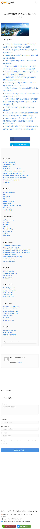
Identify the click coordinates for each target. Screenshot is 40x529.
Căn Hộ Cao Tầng (8, 229)
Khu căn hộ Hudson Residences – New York (16, 175)
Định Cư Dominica (8, 320)
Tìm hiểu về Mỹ (7, 210)
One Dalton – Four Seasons (11, 180)
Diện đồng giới (7, 203)
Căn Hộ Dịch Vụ (7, 231)
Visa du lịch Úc (7, 275)
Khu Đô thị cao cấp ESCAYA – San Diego (15, 177)
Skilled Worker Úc (8, 271)
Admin (20, 362)
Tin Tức (5, 233)
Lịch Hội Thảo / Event (9, 330)
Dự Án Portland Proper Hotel (12, 169)
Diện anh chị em (7, 199)
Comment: (4, 403)
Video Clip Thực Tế (8, 332)
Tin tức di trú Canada (9, 259)
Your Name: (4, 419)
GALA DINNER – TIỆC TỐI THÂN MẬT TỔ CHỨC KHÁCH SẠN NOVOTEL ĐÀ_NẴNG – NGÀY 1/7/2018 (19, 121)
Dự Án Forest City (8, 220)
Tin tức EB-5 (6, 182)
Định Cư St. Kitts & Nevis (10, 311)
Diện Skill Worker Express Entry (12, 257)
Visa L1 (5, 194)
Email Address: (5, 426)
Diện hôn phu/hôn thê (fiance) (12, 205)
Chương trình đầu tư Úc (10, 273)
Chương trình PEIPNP (9, 254)
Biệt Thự (5, 226)
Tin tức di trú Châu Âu (9, 297)
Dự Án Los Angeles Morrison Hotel (13, 171)
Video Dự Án (7, 235)
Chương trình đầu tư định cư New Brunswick (16, 250)
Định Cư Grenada (8, 316)
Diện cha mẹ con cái (9, 201)
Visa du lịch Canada (9, 261)
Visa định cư (6, 196)
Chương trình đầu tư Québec (12, 245)
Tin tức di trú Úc (8, 278)
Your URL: (3, 433)
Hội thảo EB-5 (7, 166)
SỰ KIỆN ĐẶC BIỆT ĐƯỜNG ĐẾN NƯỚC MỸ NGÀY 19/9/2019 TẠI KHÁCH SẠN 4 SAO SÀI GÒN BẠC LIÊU (20, 102)
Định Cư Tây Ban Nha (9, 288)
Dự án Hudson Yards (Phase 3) (12, 173)
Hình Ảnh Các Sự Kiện (9, 334)
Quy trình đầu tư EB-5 (9, 164)
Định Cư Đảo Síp (8, 292)
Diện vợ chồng (7, 208)
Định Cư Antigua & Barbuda (11, 307)
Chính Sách (6, 222)
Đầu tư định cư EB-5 (9, 162)
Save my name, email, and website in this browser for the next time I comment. (18, 442)
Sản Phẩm (6, 224)
